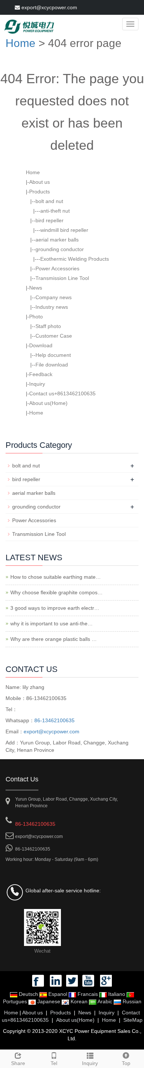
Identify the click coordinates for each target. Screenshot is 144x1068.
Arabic (105, 1001)
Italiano (117, 994)
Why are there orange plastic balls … (53, 639)
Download (40, 345)
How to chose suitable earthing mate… (55, 577)
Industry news (51, 307)
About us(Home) (48, 403)
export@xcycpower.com (48, 7)
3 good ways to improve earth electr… (54, 608)
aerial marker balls (57, 240)
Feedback (40, 374)
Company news (53, 297)
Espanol (58, 994)
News (35, 288)
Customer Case (53, 336)
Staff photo (48, 326)
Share (18, 1063)
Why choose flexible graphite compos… (56, 592)
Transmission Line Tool (62, 278)
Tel (54, 1063)
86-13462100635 (54, 720)
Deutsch (28, 994)
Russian (131, 1001)
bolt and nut (49, 201)
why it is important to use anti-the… (51, 623)
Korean (79, 1001)
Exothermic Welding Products (74, 259)
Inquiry (37, 384)
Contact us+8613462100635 (62, 393)
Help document (53, 355)
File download (51, 365)
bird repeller (49, 220)
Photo (36, 317)
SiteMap (133, 1020)
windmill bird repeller (64, 230)
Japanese (49, 1001)
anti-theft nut (55, 211)
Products (39, 192)
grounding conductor (59, 249)
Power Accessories (57, 268)
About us (39, 182)
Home (20, 43)
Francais (87, 994)
